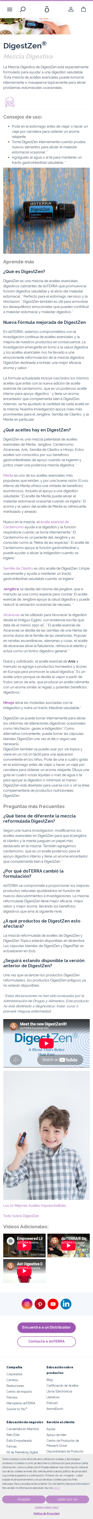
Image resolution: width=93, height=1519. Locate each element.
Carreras (12, 1380)
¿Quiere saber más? (46, 1507)
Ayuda (50, 1429)
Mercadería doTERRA (20, 1403)
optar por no (67, 1499)
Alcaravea (11, 615)
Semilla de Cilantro (18, 568)
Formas (11, 1446)
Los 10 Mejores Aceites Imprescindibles (34, 1206)
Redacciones (15, 1386)
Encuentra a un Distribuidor (46, 1327)
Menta (8, 475)
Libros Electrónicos (59, 1391)
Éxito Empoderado (19, 1440)
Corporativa (14, 1374)
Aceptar (24, 1499)
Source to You (16, 1409)
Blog (49, 1379)
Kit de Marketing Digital (22, 1452)
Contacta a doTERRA (46, 1341)
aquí (57, 1488)
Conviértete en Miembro (22, 1429)
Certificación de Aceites (62, 1385)
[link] (71, 9)
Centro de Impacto (19, 1391)
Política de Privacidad (46, 1513)
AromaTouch (54, 1409)
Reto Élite (12, 1435)
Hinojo (8, 703)
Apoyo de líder (56, 1435)
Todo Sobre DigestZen (21, 1216)
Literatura (52, 1397)
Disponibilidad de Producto (64, 1451)
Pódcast (52, 1403)
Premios (12, 1397)
